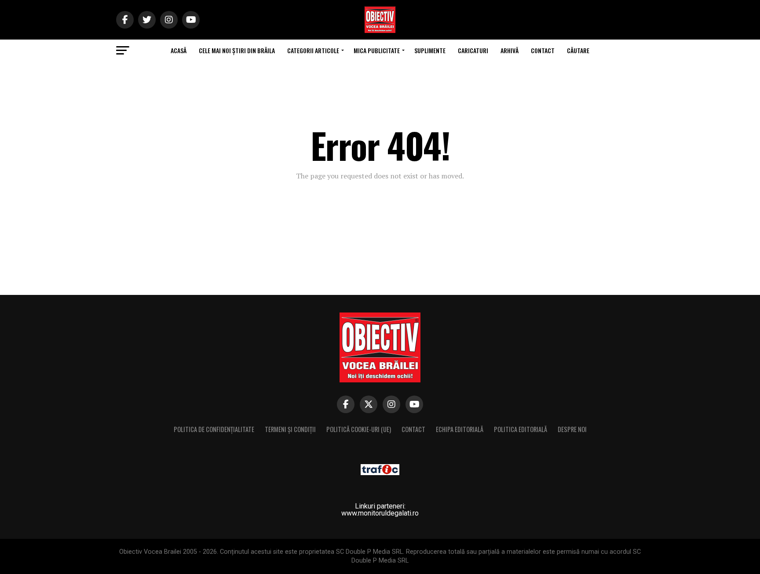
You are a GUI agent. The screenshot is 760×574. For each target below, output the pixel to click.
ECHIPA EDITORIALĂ (459, 429)
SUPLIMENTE (430, 50)
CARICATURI (473, 50)
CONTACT (543, 50)
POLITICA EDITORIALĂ (520, 429)
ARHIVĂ (510, 50)
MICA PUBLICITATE (377, 50)
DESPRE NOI (572, 429)
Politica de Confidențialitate (214, 429)
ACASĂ (178, 50)
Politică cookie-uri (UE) (358, 429)
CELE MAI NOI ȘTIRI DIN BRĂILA (237, 50)
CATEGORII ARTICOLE (313, 50)
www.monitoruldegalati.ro (380, 513)
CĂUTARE (578, 50)
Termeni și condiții (290, 429)
